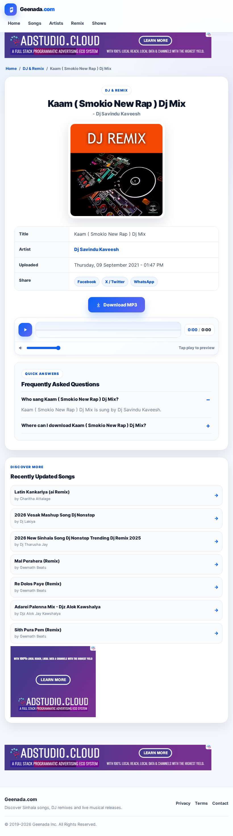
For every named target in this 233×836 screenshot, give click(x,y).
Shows (99, 23)
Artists (56, 23)
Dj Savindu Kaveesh (96, 249)
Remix (77, 23)
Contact (220, 803)
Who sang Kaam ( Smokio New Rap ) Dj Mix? (69, 399)
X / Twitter (115, 281)
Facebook (87, 281)
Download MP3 (120, 305)
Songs (34, 23)
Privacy (183, 803)
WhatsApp (144, 281)
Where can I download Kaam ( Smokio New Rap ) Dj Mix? (83, 425)
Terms (201, 803)
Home (14, 23)
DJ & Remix (33, 68)
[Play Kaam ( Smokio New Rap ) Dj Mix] (25, 330)
